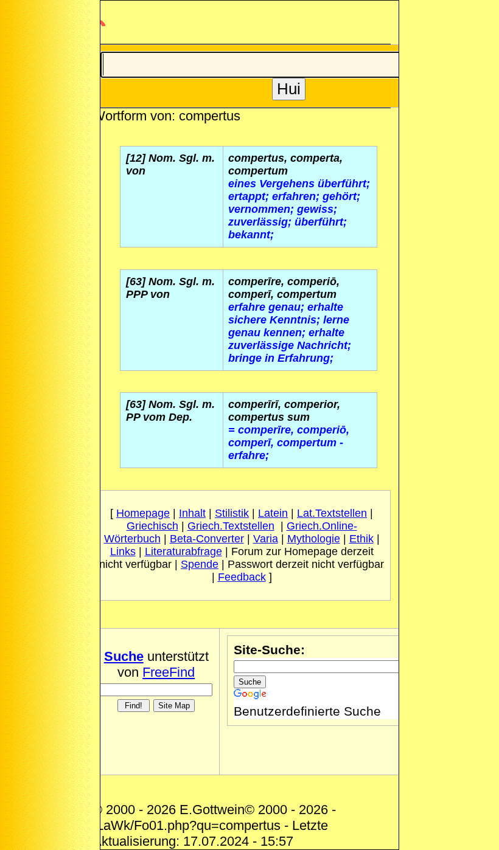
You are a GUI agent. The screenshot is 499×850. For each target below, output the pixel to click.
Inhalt (192, 513)
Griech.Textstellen (230, 526)
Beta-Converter (207, 539)
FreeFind (168, 672)
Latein (273, 513)
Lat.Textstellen (332, 513)
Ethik (361, 539)
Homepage (143, 513)
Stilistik (232, 513)
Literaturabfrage (183, 551)
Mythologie (313, 539)
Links (123, 551)
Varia (265, 539)
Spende (199, 564)
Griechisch (152, 526)
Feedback (242, 577)
